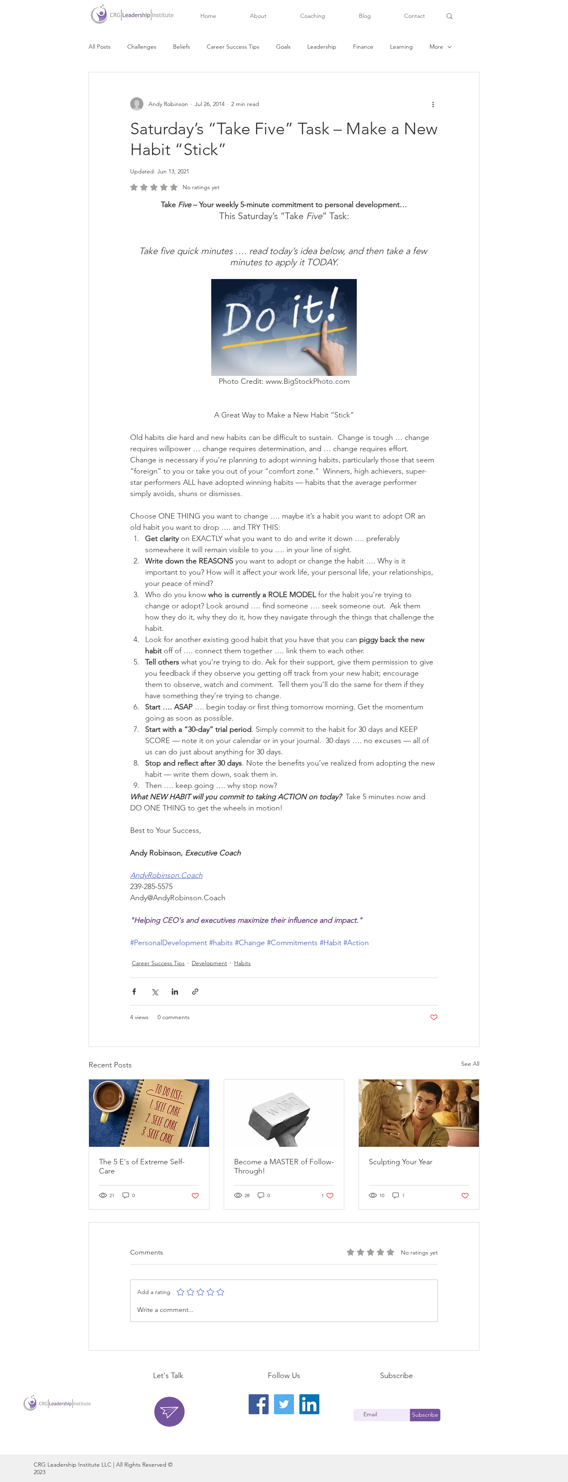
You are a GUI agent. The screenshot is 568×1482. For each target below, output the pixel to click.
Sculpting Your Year (400, 1161)
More (436, 46)
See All (470, 1063)
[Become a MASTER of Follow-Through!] (284, 1113)
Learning (401, 46)
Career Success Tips (233, 46)
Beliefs (181, 46)
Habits (242, 963)
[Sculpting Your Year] (419, 1113)
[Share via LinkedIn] (175, 991)
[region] (169, 1412)
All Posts (100, 46)
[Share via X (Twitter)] (154, 991)
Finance (363, 46)
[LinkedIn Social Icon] (309, 1404)
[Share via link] (195, 991)
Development (209, 963)
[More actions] (433, 104)
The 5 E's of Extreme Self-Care (142, 1166)
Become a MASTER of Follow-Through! (284, 1166)
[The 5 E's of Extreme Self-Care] (149, 1113)
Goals (283, 46)
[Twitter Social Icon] (284, 1404)
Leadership (321, 46)
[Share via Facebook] (134, 991)
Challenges (141, 46)
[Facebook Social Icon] (259, 1404)
